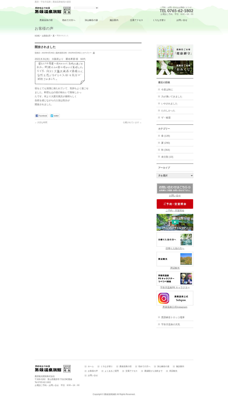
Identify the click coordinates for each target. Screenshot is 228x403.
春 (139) (165, 135)
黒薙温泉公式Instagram (175, 307)
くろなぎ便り (107, 366)
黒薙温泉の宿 (126, 366)
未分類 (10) (167, 156)
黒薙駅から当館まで (153, 371)
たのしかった (168, 110)
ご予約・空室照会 (175, 210)
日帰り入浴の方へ (175, 248)
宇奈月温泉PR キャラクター (175, 287)
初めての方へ (144, 366)
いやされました (169, 103)
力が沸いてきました (171, 96)
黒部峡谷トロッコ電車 (173, 317)
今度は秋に (167, 89)
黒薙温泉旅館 (110, 394)
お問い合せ (175, 195)
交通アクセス (132, 371)
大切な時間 (41, 122)
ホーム (91, 366)
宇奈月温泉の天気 (170, 324)
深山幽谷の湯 (163, 366)
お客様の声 (93, 371)
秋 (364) (165, 149)
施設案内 (180, 366)
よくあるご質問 (112, 371)
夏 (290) (165, 142)
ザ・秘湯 (166, 117)
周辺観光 (175, 268)
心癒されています (132, 122)
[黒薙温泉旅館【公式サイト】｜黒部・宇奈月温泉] (53, 10)
